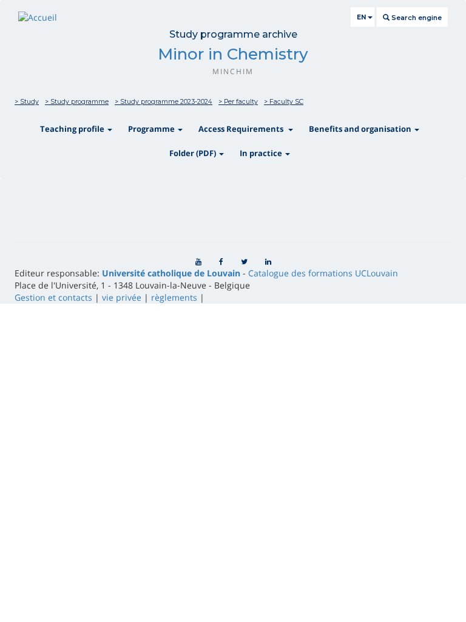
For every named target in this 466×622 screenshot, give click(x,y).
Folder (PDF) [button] (193, 153)
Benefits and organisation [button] (361, 128)
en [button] (362, 17)
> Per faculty (238, 102)
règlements (174, 297)
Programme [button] (152, 128)
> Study (27, 102)
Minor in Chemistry (233, 54)
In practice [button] (262, 153)
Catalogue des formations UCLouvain (323, 273)
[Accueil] (37, 17)
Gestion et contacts (53, 297)
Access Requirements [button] (242, 128)
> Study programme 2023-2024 (163, 102)
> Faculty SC (283, 102)
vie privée (121, 297)
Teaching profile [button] (73, 128)
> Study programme (77, 102)
